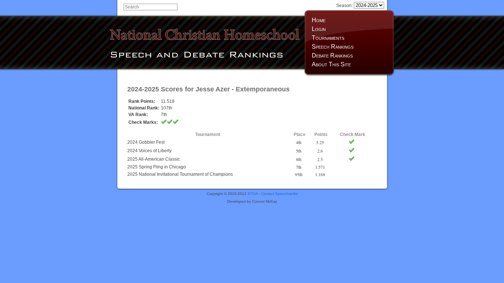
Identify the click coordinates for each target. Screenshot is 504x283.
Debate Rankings (332, 55)
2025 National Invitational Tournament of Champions (180, 174)
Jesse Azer (213, 89)
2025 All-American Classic (153, 159)
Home (318, 20)
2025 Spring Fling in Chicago (156, 167)
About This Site (331, 64)
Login (319, 29)
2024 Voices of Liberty (149, 150)
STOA (253, 194)
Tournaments (328, 38)
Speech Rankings (332, 46)
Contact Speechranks (279, 194)
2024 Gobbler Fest (146, 142)
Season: (345, 5)
